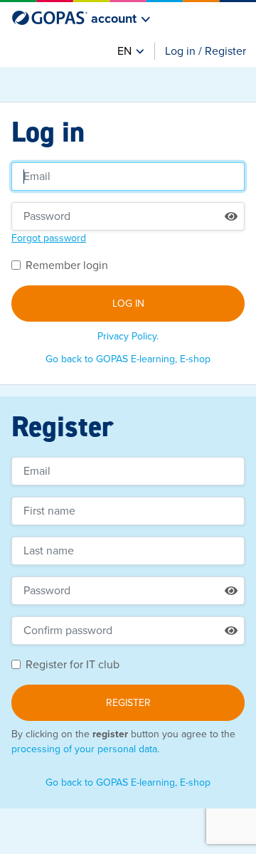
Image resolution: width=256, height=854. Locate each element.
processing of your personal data (84, 749)
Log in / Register (205, 51)
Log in (128, 303)
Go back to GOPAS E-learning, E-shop (128, 359)
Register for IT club (72, 665)
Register (128, 703)
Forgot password (48, 238)
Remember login (67, 265)
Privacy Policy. (128, 336)
